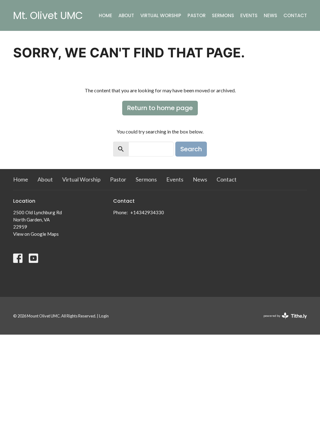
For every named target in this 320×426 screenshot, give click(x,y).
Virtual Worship (160, 15)
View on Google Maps (36, 234)
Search (191, 149)
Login (104, 315)
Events (249, 15)
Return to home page (160, 108)
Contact (295, 15)
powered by (282, 321)
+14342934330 (147, 212)
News (270, 15)
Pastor (197, 15)
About (126, 15)
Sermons (223, 15)
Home (105, 15)
